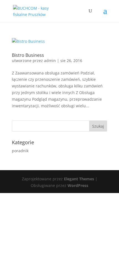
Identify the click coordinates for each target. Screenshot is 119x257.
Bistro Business (28, 55)
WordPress (78, 185)
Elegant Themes (79, 178)
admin (50, 60)
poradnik (20, 150)
